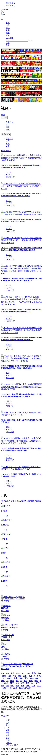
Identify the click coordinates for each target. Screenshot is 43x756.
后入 (39, 686)
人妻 (12, 673)
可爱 (22, 683)
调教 (27, 683)
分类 (8, 30)
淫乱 (28, 673)
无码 (34, 673)
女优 (8, 28)
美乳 (17, 686)
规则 (8, 740)
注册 (8, 43)
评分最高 (15, 501)
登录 (3, 12)
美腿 (2, 673)
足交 (3, 678)
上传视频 (9, 38)
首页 (8, 23)
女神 (33, 686)
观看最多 (23, 501)
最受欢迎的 (6, 134)
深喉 (19, 676)
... (1, 490)
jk (34, 676)
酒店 (17, 683)
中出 (16, 678)
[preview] (2, 153)
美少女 (9, 678)
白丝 (2, 686)
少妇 (3, 681)
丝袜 (31, 681)
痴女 (37, 678)
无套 (25, 676)
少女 (18, 673)
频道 (8, 33)
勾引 (7, 673)
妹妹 (4, 676)
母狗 (32, 678)
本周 (8, 127)
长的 (3, 151)
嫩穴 (23, 673)
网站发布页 (10, 3)
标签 (8, 35)
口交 (12, 683)
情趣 (39, 673)
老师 (7, 686)
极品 (6, 683)
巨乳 (28, 686)
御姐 (32, 683)
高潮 (26, 678)
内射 (38, 683)
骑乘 (22, 686)
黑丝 (15, 688)
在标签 (8, 151)
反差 (9, 676)
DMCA (9, 743)
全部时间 (9, 122)
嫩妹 (17, 681)
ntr (7, 681)
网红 (14, 676)
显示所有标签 (25, 688)
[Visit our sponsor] (21, 53)
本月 (8, 125)
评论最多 (31, 501)
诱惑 (25, 681)
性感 (9, 688)
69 (21, 681)
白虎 (30, 676)
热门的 (4, 117)
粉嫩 (21, 678)
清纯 (36, 681)
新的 (3, 115)
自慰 (4, 688)
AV (5, 10)
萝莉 (39, 676)
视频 (8, 25)
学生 (12, 686)
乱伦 (12, 681)
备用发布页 (10, 6)
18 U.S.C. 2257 (12, 745)
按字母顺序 (6, 501)
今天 (8, 130)
